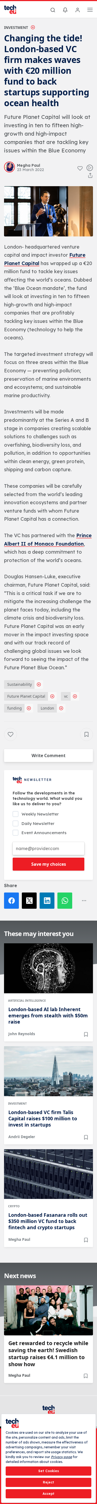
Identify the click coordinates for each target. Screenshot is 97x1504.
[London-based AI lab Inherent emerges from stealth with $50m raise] (48, 968)
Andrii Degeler (21, 1136)
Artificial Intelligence (27, 1000)
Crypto (14, 1206)
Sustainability (19, 684)
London (47, 708)
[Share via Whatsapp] (66, 901)
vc (66, 696)
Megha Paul (19, 1239)
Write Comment (48, 755)
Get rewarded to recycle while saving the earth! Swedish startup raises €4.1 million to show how (48, 1354)
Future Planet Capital (26, 696)
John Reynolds (21, 1033)
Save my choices (48, 864)
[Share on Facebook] (13, 901)
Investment (16, 27)
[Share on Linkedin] (48, 901)
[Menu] (90, 10)
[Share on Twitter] (31, 901)
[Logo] (13, 9)
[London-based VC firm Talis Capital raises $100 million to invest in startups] (48, 1071)
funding (14, 708)
